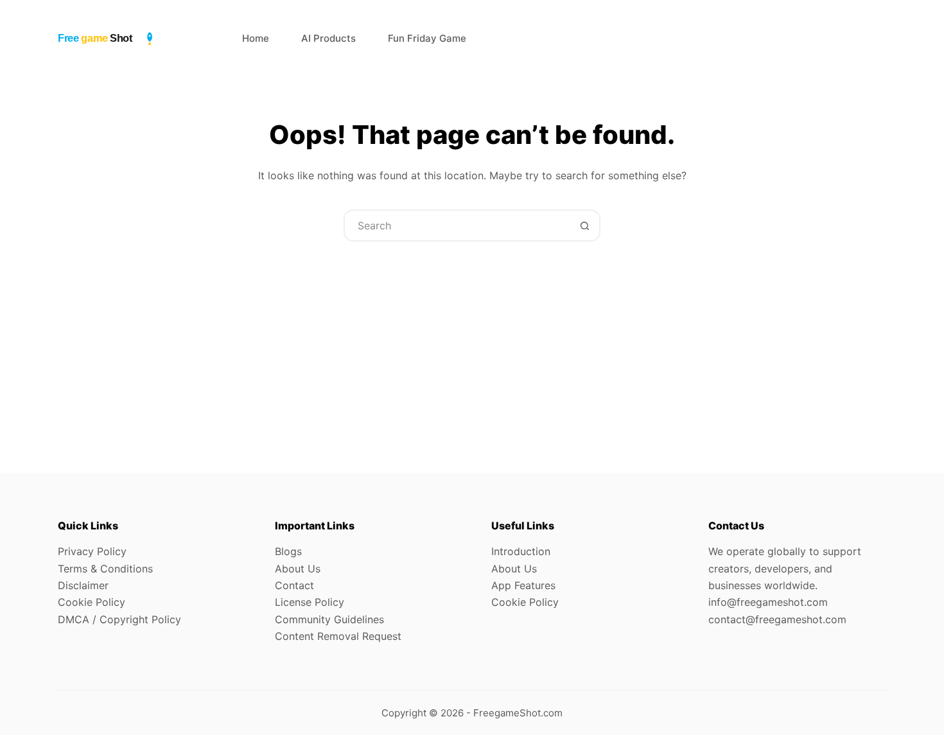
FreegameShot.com (518, 713)
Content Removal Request (338, 636)
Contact (294, 585)
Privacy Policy (92, 551)
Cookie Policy (91, 602)
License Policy (309, 602)
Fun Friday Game (427, 38)
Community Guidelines (329, 619)
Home (255, 38)
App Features (523, 585)
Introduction (520, 551)
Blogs (288, 551)
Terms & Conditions (105, 568)
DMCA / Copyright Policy (119, 619)
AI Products (328, 38)
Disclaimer (83, 585)
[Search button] (584, 225)
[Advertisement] (472, 338)
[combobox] (457, 225)
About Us (297, 568)
